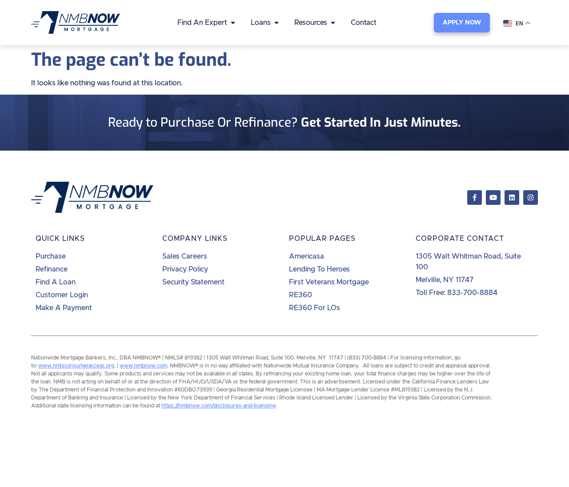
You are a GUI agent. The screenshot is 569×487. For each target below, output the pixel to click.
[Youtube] (493, 197)
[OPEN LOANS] (276, 22)
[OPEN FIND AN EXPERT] (232, 22)
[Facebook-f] (474, 197)
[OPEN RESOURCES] (333, 22)
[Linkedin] (512, 197)
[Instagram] (530, 197)
